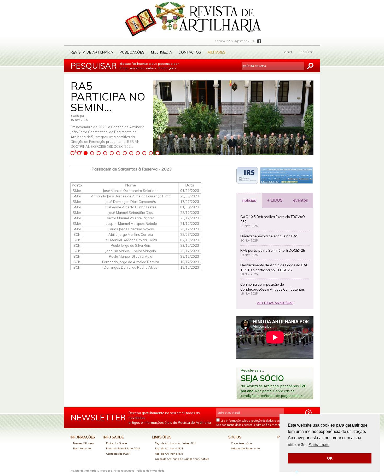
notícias (249, 200)
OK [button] (330, 458)
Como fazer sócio (241, 443)
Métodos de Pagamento (245, 448)
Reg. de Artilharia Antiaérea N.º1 (175, 443)
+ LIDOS (275, 200)
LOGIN (287, 52)
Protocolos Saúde (116, 443)
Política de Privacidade (150, 470)
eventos (300, 200)
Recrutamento (82, 448)
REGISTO (306, 52)
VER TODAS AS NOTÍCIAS (275, 303)
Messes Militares (83, 443)
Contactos (189, 52)
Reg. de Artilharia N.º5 (169, 453)
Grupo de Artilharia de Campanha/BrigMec (182, 459)
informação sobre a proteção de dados (250, 420)
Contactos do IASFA (118, 453)
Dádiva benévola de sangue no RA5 (269, 236)
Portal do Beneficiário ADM (123, 448)
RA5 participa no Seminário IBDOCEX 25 (272, 250)
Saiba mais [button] (319, 445)
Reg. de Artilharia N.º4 (169, 448)
